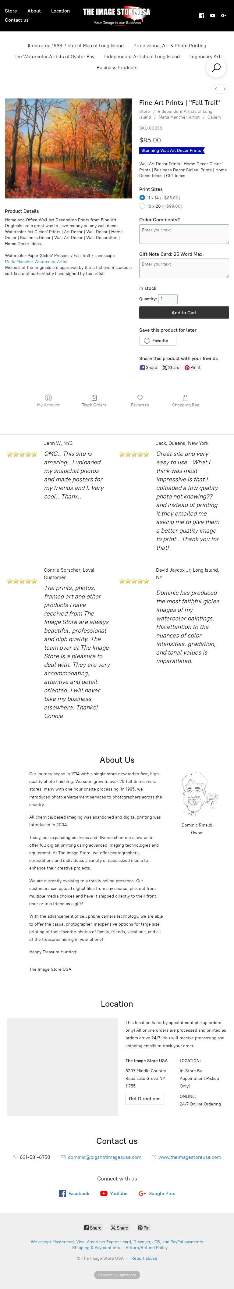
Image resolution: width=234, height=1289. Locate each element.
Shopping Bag (185, 405)
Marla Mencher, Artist (179, 117)
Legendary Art (205, 56)
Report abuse (144, 1258)
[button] (157, 341)
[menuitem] (216, 88)
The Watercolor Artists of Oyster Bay (54, 56)
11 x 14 (163, 198)
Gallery (214, 117)
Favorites (140, 405)
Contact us (17, 20)
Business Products (117, 67)
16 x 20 (165, 206)
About (34, 11)
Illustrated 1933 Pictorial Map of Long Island (76, 45)
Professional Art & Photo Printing (169, 45)
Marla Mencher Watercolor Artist (36, 261)
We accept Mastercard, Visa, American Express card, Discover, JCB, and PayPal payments (117, 1241)
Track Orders (94, 405)
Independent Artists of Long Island (142, 56)
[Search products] (216, 67)
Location (60, 11)
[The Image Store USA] (117, 15)
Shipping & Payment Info (96, 1247)
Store (11, 11)
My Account (48, 405)
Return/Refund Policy (147, 1247)
